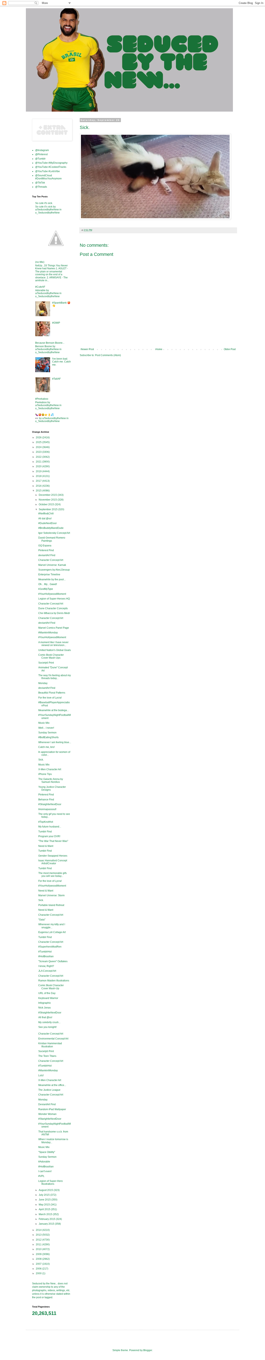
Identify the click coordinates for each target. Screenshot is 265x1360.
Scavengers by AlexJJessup (54, 569)
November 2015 (48, 499)
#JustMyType (45, 589)
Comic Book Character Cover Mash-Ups (51, 656)
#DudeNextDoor (47, 523)
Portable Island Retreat (51, 905)
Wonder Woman (47, 1114)
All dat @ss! (45, 518)
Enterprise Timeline (49, 574)
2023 (39, 452)
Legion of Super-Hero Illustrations (50, 1182)
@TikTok (40, 182)
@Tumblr (40, 158)
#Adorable (44, 1161)
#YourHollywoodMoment (52, 593)
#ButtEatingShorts (48, 737)
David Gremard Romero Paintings (51, 539)
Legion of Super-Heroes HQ (54, 598)
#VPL (41, 1176)
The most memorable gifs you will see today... (52, 874)
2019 (39, 471)
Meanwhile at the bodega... (53, 710)
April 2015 (45, 1209)
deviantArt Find (46, 555)
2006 (39, 1268)
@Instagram (42, 150)
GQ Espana (44, 545)
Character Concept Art (50, 560)
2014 (39, 1230)
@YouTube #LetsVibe (47, 171)
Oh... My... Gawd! (47, 584)
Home (158, 349)
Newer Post (87, 349)
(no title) (39, 262)
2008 (39, 1258)
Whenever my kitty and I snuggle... (51, 926)
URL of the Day (46, 993)
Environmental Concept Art (53, 1038)
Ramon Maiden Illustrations (53, 980)
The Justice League (49, 1089)
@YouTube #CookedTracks (50, 167)
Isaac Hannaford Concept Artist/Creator (52, 862)
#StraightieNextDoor (49, 804)
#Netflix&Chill (46, 513)
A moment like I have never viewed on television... (53, 644)
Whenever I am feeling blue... (54, 742)
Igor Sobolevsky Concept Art (54, 533)
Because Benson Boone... (49, 342)
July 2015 (44, 1194)
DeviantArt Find (47, 1104)
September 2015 (48, 509)
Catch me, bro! (46, 747)
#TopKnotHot (45, 821)
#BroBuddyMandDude (51, 528)
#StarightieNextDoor (49, 1118)
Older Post (230, 349)
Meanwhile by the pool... (52, 579)
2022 (39, 456)
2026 (39, 437)
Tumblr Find (45, 831)
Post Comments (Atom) (108, 355)
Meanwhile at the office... (52, 1085)
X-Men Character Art (49, 769)
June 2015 (45, 1199)
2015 (39, 490)
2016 (39, 485)
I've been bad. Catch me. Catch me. (61, 361)
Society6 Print (46, 662)
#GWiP (56, 322)
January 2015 (47, 1223)
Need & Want (45, 846)
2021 (39, 461)
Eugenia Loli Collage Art (52, 932)
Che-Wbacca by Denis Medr (54, 613)
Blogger (147, 1350)
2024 (39, 447)
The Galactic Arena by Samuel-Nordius (50, 780)
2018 (39, 476)
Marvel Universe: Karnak (52, 565)
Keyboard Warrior (48, 998)
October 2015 (47, 504)
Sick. (41, 759)
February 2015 (47, 1219)
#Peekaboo (41, 398)
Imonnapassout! (47, 809)
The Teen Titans (47, 1056)
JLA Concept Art (47, 970)
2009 (39, 1254)
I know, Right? (46, 966)
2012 (39, 1239)
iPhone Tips (45, 774)
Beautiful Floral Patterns (51, 692)
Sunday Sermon (47, 732)
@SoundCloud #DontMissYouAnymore (48, 177)
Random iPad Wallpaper (52, 1109)
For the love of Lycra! (50, 697)
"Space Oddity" (46, 1152)
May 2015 (45, 1204)
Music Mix (43, 722)
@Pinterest (41, 154)
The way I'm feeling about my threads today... (54, 677)
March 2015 (46, 1214)
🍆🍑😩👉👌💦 (44, 414)
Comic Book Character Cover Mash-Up (51, 987)
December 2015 (48, 494)
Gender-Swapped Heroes (52, 855)
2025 (39, 442)
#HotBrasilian (46, 956)
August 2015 (46, 1190)
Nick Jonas (44, 1007)
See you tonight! (47, 1027)
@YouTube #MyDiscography (51, 162)
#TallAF (56, 378)
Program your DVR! (49, 836)
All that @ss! (45, 1017)
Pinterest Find (46, 550)
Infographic (44, 1002)
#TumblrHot (45, 951)
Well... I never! (46, 727)
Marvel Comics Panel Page (53, 627)
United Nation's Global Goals (54, 650)
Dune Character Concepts (53, 608)
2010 (39, 1249)
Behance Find (46, 799)
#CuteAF (40, 286)
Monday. (43, 683)
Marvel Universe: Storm (51, 895)
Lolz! (41, 1075)
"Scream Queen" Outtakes (52, 961)
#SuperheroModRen (49, 946)
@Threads (41, 186)
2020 (39, 466)
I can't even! (45, 1171)
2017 (39, 480)
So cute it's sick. (44, 203)
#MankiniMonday (48, 632)
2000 (39, 1273)
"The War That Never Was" (53, 841)
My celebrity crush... (49, 1022)
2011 (39, 1244)
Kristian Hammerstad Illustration (50, 1045)
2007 (39, 1263)
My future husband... (49, 826)
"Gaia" (41, 919)
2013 (39, 1234)
